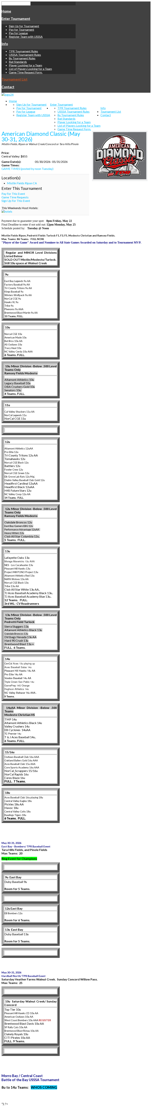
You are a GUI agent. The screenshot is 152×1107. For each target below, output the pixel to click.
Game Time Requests (15, 197)
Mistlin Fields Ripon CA (22, 183)
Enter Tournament (15, 19)
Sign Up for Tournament (24, 26)
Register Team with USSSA (26, 36)
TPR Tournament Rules (23, 51)
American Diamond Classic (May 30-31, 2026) (40, 136)
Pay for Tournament (21, 29)
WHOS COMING (44, 1087)
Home (6, 11)
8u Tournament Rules (22, 58)
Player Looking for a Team (25, 65)
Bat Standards (18, 61)
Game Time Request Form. (25, 72)
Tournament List (14, 79)
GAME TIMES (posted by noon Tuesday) (27, 168)
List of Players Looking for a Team (30, 68)
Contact (7, 87)
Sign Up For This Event (15, 200)
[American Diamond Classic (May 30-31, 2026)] (119, 156)
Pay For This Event (13, 193)
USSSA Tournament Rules (25, 54)
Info (4, 44)
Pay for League (18, 33)
